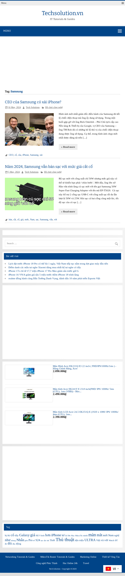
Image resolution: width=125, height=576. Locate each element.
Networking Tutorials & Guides (20, 557)
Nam (32, 219)
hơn (48, 535)
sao (42, 540)
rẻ (34, 540)
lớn (69, 535)
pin (26, 540)
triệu (81, 540)
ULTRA (90, 540)
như (7, 540)
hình (43, 535)
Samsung (34, 155)
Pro (30, 540)
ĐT (116, 540)
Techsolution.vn (62, 13)
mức (27, 219)
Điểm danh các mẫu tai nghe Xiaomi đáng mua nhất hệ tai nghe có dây (44, 267)
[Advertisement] (62, 61)
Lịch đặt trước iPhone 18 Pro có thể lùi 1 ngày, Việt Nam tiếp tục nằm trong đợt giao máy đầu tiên (58, 263)
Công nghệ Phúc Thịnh (46, 563)
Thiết (52, 540)
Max (73, 536)
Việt (98, 540)
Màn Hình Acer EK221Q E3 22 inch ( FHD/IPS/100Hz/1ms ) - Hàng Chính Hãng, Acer (84, 367)
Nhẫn (20, 540)
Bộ (8, 535)
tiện (77, 540)
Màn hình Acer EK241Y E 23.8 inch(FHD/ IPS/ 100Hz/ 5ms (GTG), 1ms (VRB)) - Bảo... (83, 390)
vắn (51, 219)
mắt (99, 535)
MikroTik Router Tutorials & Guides (57, 557)
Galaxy (24, 535)
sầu (45, 540)
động (18, 543)
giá (22, 219)
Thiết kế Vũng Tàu (111, 557)
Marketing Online (88, 557)
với (55, 219)
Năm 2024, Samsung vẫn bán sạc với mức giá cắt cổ (49, 166)
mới (105, 535)
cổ (16, 155)
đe (6, 544)
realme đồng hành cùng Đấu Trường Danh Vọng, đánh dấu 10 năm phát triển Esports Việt (54, 278)
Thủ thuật (65, 539)
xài (41, 155)
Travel (86, 563)
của (19, 155)
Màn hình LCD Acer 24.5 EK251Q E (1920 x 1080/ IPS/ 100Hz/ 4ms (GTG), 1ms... (85, 413)
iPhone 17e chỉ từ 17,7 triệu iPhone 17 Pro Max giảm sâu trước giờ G (43, 270)
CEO (11, 155)
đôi (10, 543)
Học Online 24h (70, 563)
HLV (38, 535)
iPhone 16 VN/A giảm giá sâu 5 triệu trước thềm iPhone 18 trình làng (43, 274)
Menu (3, 3)
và (102, 540)
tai (48, 540)
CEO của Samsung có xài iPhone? (33, 102)
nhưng (13, 540)
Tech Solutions (33, 107)
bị (6, 535)
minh (85, 535)
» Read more (68, 146)
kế (63, 535)
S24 (37, 540)
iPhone (25, 155)
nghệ (116, 535)
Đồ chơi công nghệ (54, 107)
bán (10, 219)
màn (92, 534)
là (66, 535)
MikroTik (79, 536)
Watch (111, 540)
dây (17, 535)
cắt (14, 219)
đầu (14, 544)
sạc (37, 219)
